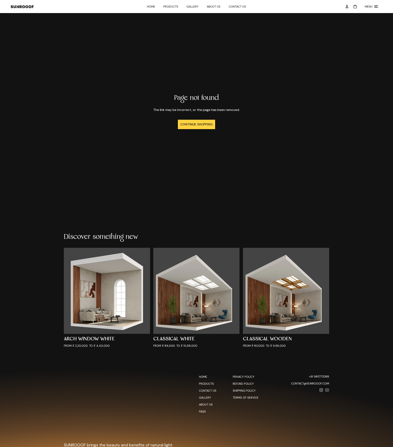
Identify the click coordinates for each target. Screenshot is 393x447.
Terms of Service (246, 397)
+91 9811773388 (319, 376)
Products (170, 6)
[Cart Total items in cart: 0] (355, 6)
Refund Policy (243, 384)
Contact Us (237, 6)
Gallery (192, 6)
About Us (213, 6)
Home (151, 6)
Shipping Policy (244, 390)
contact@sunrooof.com (310, 383)
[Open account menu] (347, 6)
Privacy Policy (243, 377)
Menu (369, 6)
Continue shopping (196, 124)
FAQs (202, 411)
